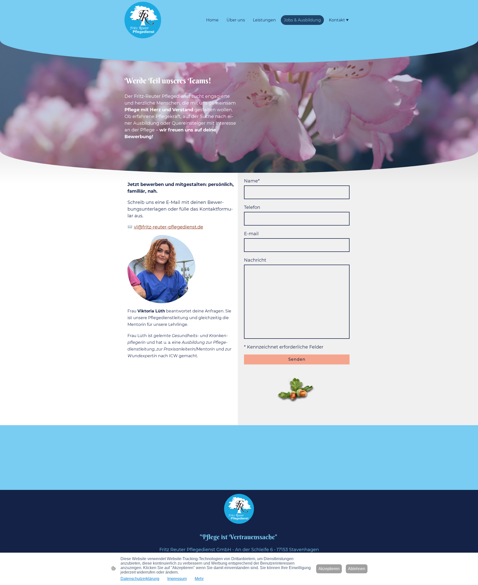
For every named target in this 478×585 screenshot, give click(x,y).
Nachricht (255, 260)
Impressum (177, 579)
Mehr (199, 579)
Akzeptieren (329, 569)
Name (252, 181)
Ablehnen (356, 569)
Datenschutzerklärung (139, 579)
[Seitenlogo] (142, 20)
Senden (296, 359)
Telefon (252, 207)
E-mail (251, 233)
